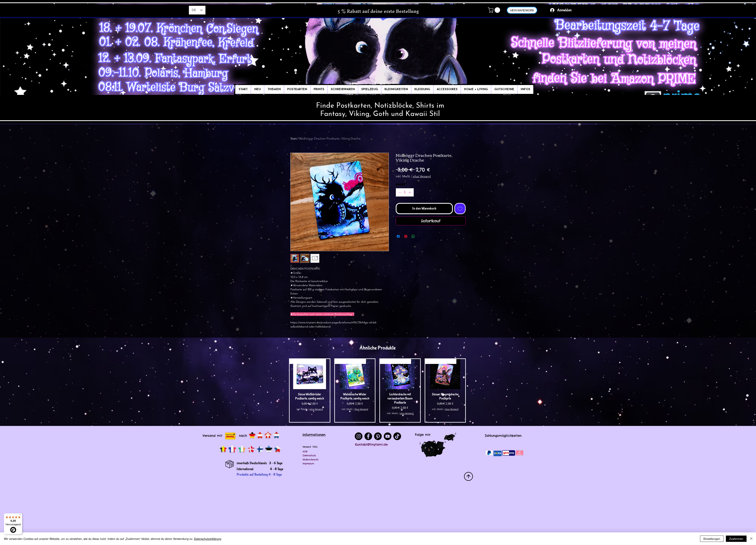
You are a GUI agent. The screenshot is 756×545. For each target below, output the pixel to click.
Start (293, 138)
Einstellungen (711, 539)
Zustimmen (736, 539)
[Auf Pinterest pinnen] (405, 236)
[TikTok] (397, 436)
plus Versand (422, 176)
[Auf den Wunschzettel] (460, 208)
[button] (494, 10)
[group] (377, 390)
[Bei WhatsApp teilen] (413, 236)
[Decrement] (399, 192)
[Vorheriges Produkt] (283, 390)
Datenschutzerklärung (207, 539)
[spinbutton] (404, 192)
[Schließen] (751, 539)
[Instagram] (358, 436)
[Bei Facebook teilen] (398, 236)
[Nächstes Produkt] (471, 390)
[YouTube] (387, 436)
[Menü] (20, 515)
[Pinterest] (378, 436)
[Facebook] (368, 436)
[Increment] (410, 192)
